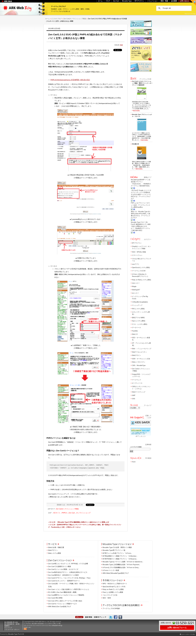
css (29, 627)
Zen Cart (72, 513)
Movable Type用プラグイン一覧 (114, 550)
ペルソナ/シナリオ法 (110, 595)
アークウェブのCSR (138, 271)
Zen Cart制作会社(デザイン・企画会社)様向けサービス (67, 572)
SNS (133, 399)
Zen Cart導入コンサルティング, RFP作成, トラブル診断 (68, 564)
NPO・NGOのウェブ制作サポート (115, 583)
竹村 (121, 45)
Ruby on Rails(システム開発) (141, 280)
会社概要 (174, 1)
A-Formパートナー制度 (111, 570)
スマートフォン (137, 255)
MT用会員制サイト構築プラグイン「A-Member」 (120, 556)
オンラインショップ (83, 513)
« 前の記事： (78, 522)
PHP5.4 (64, 513)
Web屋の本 (135, 144)
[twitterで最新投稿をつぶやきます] (111, 617)
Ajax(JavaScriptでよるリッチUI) (114, 586)
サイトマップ (8, 627)
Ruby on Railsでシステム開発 (113, 589)
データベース (136, 327)
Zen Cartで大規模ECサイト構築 (59, 566)
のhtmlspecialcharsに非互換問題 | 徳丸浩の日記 (70, 80)
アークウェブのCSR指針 (111, 608)
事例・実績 (164, 1)
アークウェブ (136, 380)
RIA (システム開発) (138, 309)
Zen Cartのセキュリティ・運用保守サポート (64, 581)
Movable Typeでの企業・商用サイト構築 (117, 547)
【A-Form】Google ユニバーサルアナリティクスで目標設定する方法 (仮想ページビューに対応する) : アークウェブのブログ (141, 194)
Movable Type (127, 1)
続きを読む (136, 110)
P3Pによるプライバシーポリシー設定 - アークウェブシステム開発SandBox (140, 205)
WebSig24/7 (136, 290)
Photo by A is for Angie (190, 13)
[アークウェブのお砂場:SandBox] (193, 3)
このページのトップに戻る (188, 634)
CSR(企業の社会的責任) (140, 302)
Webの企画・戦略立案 (56, 547)
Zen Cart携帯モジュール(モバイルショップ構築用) (66, 595)
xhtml (25, 627)
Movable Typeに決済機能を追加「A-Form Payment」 (122, 564)
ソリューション (152, 1)
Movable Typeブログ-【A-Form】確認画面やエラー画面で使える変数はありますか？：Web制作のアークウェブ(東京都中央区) (141, 226)
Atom (134, 462)
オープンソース (137, 383)
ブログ (108, 1)
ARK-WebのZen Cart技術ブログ (59, 606)
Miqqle (134, 286)
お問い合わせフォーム (177, 627)
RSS (25, 629)
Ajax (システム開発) (138, 321)
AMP (133, 395)
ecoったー (135, 293)
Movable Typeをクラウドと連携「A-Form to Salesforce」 (123, 562)
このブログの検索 (136, 447)
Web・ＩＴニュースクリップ (141, 348)
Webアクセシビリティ (139, 352)
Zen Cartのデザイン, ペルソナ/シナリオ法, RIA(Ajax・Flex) (69, 578)
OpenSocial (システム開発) (141, 267)
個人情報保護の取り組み (11, 622)
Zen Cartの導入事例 (55, 598)
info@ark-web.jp (57, 625)
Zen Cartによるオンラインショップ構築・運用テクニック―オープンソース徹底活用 (142, 83)
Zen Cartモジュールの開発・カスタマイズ (63, 569)
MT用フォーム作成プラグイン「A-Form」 (118, 553)
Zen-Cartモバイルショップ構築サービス (62, 604)
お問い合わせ (184, 1)
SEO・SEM (107, 598)
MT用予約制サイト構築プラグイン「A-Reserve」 (120, 559)
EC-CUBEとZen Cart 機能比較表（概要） (63, 592)
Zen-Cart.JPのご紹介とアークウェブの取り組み (65, 601)
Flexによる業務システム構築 (113, 592)
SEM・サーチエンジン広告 (141, 359)
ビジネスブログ (56, 19)
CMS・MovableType (139, 365)
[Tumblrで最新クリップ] (120, 617)
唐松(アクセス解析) (138, 317)
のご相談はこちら (136, 54)
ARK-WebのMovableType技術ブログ (116, 573)
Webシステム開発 (54, 553)
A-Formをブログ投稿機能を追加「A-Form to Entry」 (121, 567)
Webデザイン (136, 355)
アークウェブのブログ (58, 6)
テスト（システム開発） (140, 324)
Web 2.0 (134, 334)
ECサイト (56, 513)
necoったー (136, 283)
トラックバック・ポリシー (11, 629)
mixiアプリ (135, 264)
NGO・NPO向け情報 (139, 252)
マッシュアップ (137, 305)
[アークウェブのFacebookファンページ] (115, 617)
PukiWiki (135, 331)
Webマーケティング (138, 392)
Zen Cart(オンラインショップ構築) (74, 19)
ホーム (47, 19)
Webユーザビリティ (138, 362)
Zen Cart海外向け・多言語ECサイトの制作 (63, 575)
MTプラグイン (137, 243)
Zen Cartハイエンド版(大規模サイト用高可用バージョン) (68, 589)
